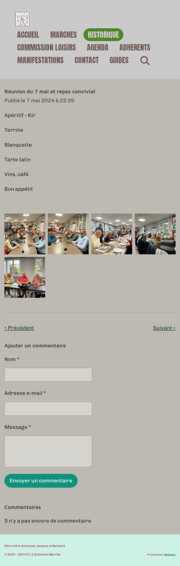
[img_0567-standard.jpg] (155, 234)
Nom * (12, 359)
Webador (170, 554)
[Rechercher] (145, 60)
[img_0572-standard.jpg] (68, 234)
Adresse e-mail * (25, 393)
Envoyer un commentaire (41, 480)
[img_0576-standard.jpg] (25, 234)
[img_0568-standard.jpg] (111, 234)
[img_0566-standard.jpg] (25, 277)
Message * (17, 427)
